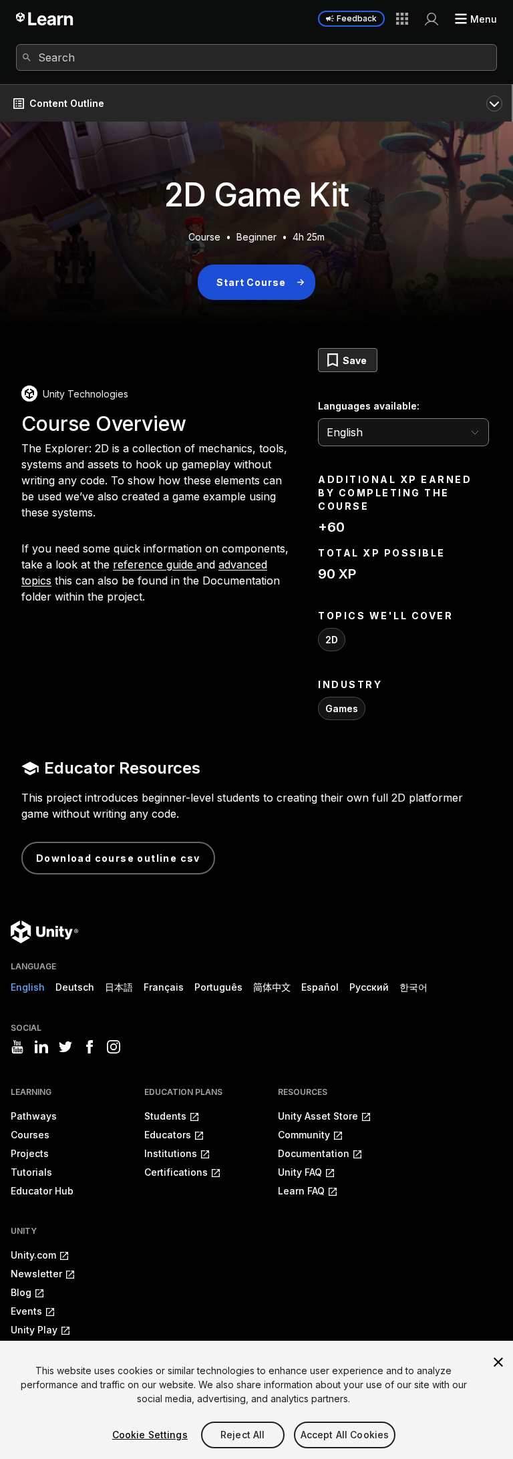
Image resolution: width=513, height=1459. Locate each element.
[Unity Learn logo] (45, 18)
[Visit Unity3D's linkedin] (41, 1046)
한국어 (413, 987)
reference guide (154, 564)
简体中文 (272, 987)
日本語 (119, 987)
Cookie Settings (150, 1434)
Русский (369, 987)
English (28, 987)
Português (218, 987)
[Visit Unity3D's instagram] (113, 1046)
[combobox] (256, 57)
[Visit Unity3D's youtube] (17, 1046)
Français (164, 987)
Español (320, 987)
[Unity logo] (44, 932)
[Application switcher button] (402, 19)
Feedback (357, 18)
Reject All (242, 1434)
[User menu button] (431, 19)
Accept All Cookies (345, 1434)
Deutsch (74, 987)
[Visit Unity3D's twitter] (65, 1046)
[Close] (498, 1362)
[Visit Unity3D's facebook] (89, 1046)
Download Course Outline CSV (118, 858)
